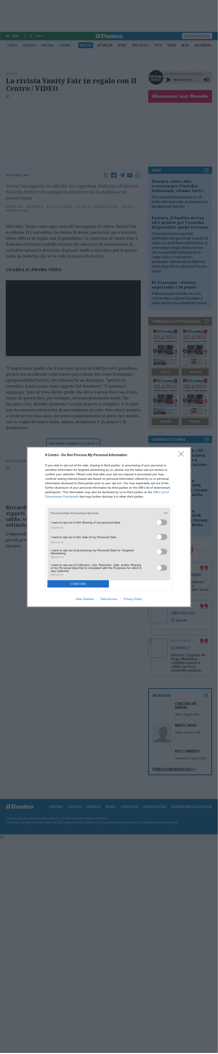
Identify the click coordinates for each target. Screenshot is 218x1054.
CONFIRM (78, 584)
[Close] (182, 455)
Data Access (109, 599)
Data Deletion (85, 599)
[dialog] (109, 527)
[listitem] (109, 513)
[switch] (161, 522)
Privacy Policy (133, 599)
